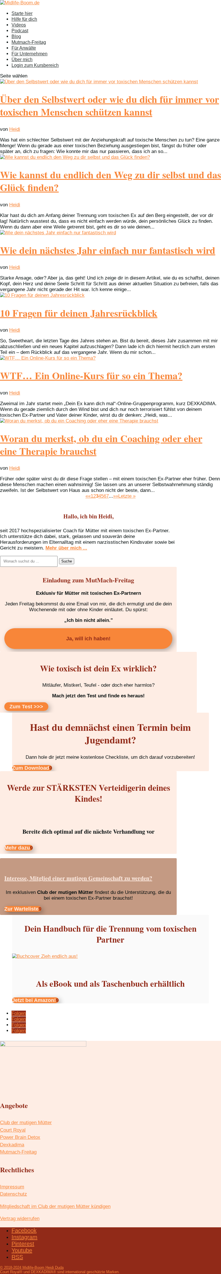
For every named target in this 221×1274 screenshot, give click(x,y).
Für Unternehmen (29, 53)
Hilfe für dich (24, 19)
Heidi (14, 129)
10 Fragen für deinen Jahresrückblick (78, 313)
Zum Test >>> (26, 706)
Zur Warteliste (21, 909)
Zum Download (30, 768)
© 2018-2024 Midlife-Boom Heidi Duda (32, 1267)
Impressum (12, 1187)
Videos (19, 24)
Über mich (22, 59)
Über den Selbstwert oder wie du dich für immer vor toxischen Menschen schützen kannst (109, 105)
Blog (16, 36)
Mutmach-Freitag (29, 42)
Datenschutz (13, 1194)
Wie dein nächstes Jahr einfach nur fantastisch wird (107, 250)
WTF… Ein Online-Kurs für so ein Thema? (91, 375)
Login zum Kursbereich (35, 65)
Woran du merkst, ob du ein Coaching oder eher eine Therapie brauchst (101, 444)
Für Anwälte (24, 48)
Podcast (20, 30)
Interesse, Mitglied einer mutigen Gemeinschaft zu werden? (78, 878)
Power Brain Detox (20, 1137)
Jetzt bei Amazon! (34, 1000)
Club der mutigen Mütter (26, 1122)
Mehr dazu (17, 848)
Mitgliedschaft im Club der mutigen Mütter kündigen (55, 1206)
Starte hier (22, 13)
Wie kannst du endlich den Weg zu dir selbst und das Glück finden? (110, 181)
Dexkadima (12, 1144)
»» (115, 496)
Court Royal (13, 1130)
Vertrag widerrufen (19, 1218)
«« (88, 496)
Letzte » (127, 496)
